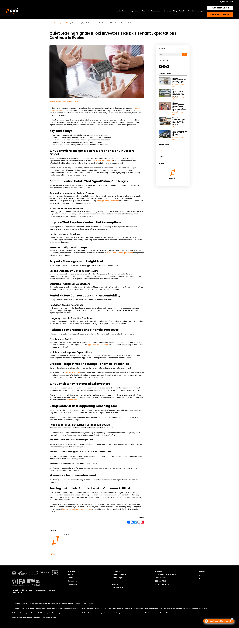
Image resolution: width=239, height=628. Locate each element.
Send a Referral (117, 587)
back (53, 554)
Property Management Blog (59, 23)
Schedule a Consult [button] (220, 14)
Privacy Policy (88, 603)
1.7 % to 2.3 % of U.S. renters (102, 161)
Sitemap (78, 603)
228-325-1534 (227, 2)
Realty (144, 11)
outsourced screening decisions (120, 253)
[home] (12, 11)
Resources (155, 11)
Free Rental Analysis (196, 11)
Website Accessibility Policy (197, 608)
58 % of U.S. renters (72, 373)
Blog (175, 11)
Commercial (72, 581)
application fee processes (97, 344)
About (181, 11)
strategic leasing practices (108, 201)
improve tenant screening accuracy (77, 509)
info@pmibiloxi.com (162, 584)
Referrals (167, 11)
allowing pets (71, 400)
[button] (160, 66)
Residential (72, 574)
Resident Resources (119, 574)
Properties (134, 11)
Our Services (120, 11)
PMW (72, 603)
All (161, 150)
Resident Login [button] (117, 578)
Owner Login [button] (72, 584)
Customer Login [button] (220, 8)
